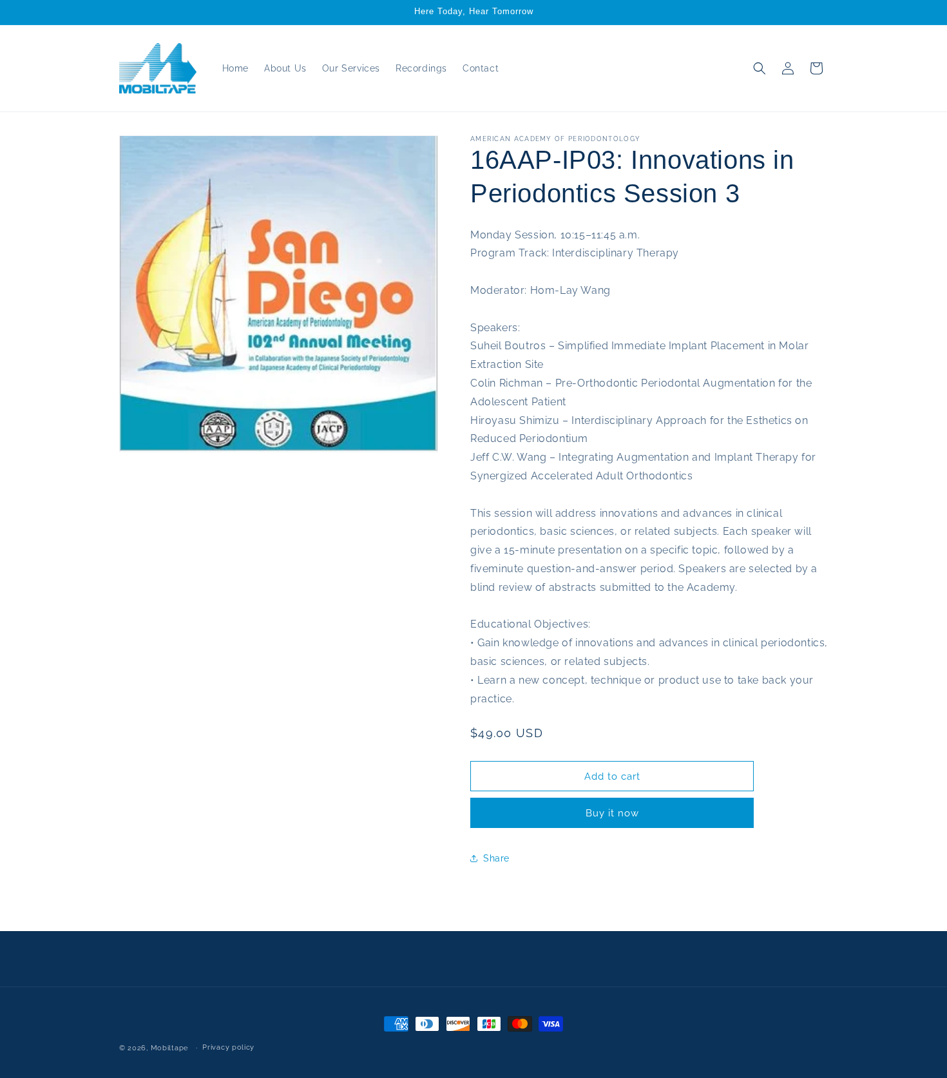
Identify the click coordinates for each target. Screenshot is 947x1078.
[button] (759, 68)
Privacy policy (228, 1047)
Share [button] (496, 858)
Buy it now (612, 813)
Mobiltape (169, 1048)
